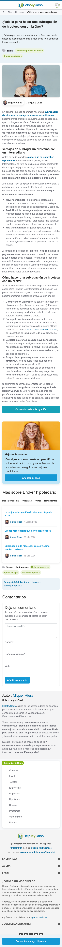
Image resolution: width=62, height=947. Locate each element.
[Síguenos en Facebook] (21, 934)
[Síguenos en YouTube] (36, 934)
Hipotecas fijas (10, 572)
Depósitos (14, 793)
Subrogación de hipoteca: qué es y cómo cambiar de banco (27, 547)
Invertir (12, 776)
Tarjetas (13, 781)
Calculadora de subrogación (31, 409)
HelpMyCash (9, 706)
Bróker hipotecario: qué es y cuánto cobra (28, 530)
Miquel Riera (23, 695)
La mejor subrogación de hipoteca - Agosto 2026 (28, 513)
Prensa (38, 500)
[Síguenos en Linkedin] (41, 934)
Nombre (9, 642)
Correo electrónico (15, 654)
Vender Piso (15, 816)
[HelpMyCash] (30, 5)
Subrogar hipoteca (12, 585)
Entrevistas (15, 787)
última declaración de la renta (42, 329)
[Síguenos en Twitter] (26, 934)
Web (7, 666)
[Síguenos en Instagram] (31, 934)
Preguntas (27, 500)
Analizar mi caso (31, 478)
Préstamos (14, 810)
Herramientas (50, 500)
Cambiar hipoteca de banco (29, 50)
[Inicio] (3, 12)
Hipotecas (19, 12)
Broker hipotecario (12, 55)
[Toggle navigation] (4, 5)
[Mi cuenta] (57, 5)
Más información (10, 500)
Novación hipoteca (31, 572)
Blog (10, 12)
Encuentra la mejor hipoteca (31, 941)
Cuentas (13, 770)
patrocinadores (39, 917)
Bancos (13, 805)
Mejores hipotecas (40, 567)
